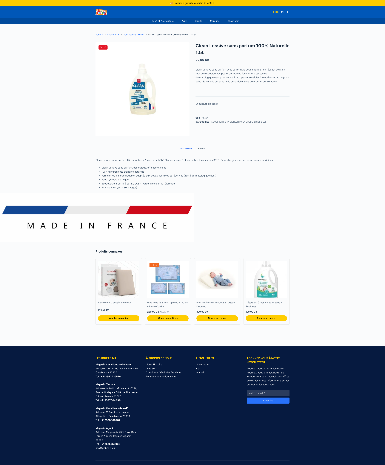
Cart (198, 368)
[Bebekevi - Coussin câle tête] (118, 279)
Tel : (108, 376)
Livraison (151, 368)
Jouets (199, 21)
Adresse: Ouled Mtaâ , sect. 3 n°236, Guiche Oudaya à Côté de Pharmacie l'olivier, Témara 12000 (116, 392)
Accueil (200, 372)
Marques (215, 21)
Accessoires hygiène (223, 122)
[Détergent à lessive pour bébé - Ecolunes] (266, 279)
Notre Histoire (154, 364)
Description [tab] (186, 148)
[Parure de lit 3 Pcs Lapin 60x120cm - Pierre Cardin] (168, 279)
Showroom (233, 21)
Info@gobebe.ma (105, 447)
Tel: (108, 400)
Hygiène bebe (245, 122)
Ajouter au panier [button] (118, 318)
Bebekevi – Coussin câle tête (114, 302)
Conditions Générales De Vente (163, 372)
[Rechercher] (288, 12)
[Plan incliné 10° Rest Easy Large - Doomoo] (217, 279)
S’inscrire (268, 400)
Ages (184, 21)
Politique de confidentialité (161, 376)
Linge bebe (260, 122)
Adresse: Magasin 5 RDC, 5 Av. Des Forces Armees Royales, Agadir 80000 (115, 436)
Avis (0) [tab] (201, 148)
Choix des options (168, 318)
